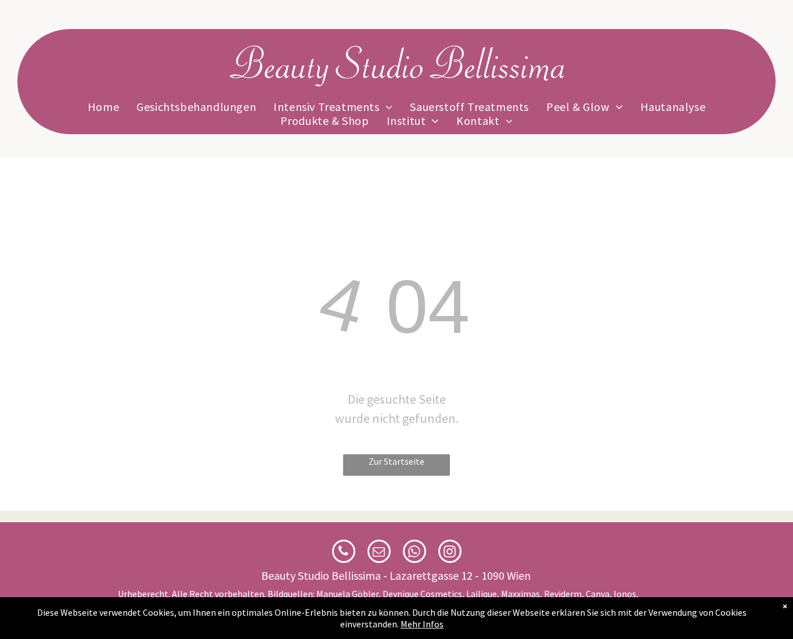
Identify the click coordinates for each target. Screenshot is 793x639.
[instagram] (450, 553)
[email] (379, 553)
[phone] (343, 553)
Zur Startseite (396, 461)
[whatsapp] (414, 553)
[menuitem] (103, 107)
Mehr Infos (422, 624)
